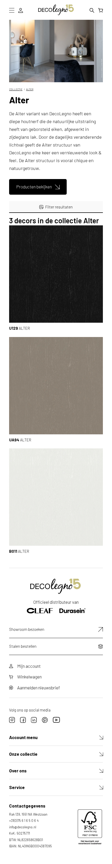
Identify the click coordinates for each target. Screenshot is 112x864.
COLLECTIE (15, 89)
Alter (29, 89)
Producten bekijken (34, 186)
